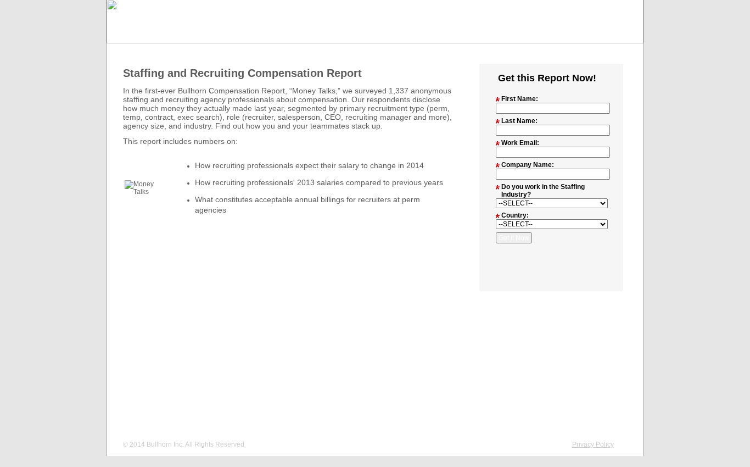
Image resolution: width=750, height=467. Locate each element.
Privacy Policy (593, 444)
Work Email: (520, 143)
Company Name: (527, 165)
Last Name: (519, 121)
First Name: (519, 99)
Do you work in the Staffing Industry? (543, 190)
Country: (515, 215)
